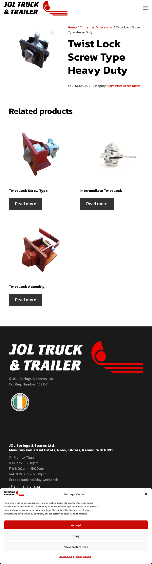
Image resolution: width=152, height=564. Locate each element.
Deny (76, 536)
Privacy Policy (83, 556)
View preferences (76, 547)
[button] (146, 494)
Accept (76, 525)
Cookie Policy (66, 556)
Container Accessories (96, 27)
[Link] (35, 8)
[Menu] (145, 8)
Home (72, 27)
